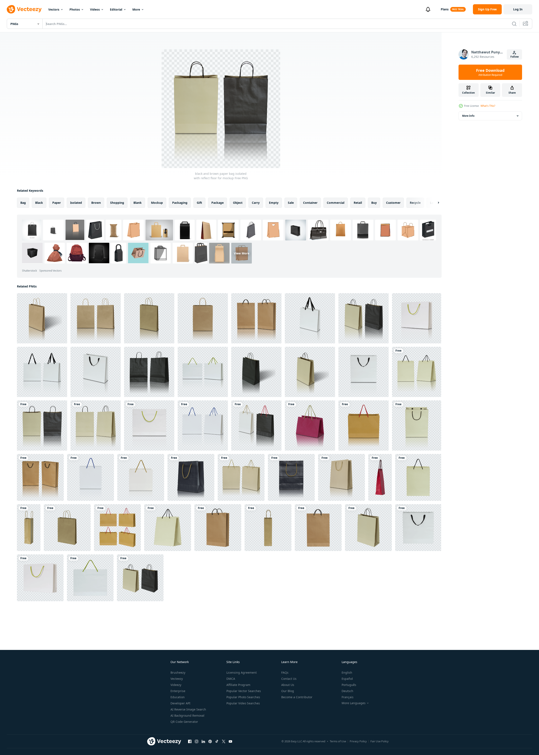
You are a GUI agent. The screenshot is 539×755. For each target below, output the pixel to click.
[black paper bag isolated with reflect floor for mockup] (149, 372)
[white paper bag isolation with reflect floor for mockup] (90, 477)
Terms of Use (338, 741)
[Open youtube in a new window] (230, 741)
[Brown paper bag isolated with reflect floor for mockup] (241, 477)
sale (291, 203)
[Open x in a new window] (223, 741)
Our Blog (287, 691)
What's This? (488, 106)
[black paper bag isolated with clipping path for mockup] (40, 577)
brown (96, 203)
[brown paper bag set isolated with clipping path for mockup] (117, 527)
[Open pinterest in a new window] (210, 741)
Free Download (490, 72)
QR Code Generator (184, 722)
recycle (415, 203)
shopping (117, 203)
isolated (76, 203)
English (347, 672)
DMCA (230, 679)
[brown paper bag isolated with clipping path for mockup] (67, 527)
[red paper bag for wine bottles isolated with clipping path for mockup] (380, 477)
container (310, 203)
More (136, 9)
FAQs (284, 672)
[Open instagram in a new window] (196, 741)
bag (23, 203)
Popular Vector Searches (243, 691)
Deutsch (347, 691)
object (237, 203)
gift (199, 203)
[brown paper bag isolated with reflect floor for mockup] (42, 318)
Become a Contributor (296, 697)
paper (56, 203)
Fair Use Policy (379, 741)
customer (393, 203)
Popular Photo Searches (243, 697)
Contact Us (289, 679)
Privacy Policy (358, 741)
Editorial (116, 9)
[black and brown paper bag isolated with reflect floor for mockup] (363, 318)
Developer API (180, 703)
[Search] (514, 23)
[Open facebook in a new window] (189, 741)
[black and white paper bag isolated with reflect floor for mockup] (256, 425)
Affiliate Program (238, 685)
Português (349, 685)
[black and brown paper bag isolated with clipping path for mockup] (140, 577)
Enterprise (177, 691)
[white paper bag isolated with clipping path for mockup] (418, 527)
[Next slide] (435, 203)
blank (137, 203)
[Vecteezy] (24, 9)
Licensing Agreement (241, 672)
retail (358, 203)
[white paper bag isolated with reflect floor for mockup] (310, 318)
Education (177, 697)
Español (347, 679)
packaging (179, 203)
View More (241, 253)
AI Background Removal (187, 715)
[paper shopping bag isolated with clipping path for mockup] (418, 477)
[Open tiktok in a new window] (217, 741)
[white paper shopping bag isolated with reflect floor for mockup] (416, 318)
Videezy (175, 685)
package (217, 203)
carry (256, 203)
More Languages (354, 703)
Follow (514, 56)
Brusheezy (177, 672)
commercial (335, 203)
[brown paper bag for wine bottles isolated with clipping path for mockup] (28, 527)
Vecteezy (176, 679)
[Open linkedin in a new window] (203, 741)
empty (274, 203)
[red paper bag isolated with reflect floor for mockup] (310, 425)
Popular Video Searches (243, 703)
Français (347, 697)
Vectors (53, 9)
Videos (95, 9)
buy (374, 203)
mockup (157, 203)
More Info (468, 116)
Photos (74, 9)
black (39, 203)
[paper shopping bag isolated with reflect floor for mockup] (416, 372)
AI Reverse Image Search (188, 709)
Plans (445, 9)
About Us (287, 685)
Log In (517, 9)
